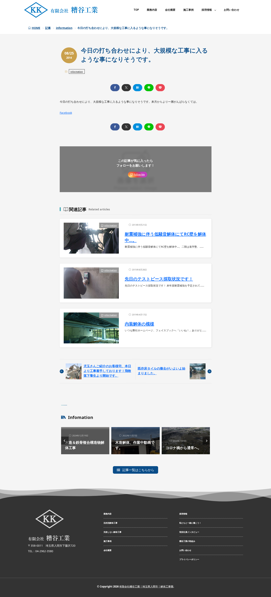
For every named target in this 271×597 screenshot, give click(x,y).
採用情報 (207, 9)
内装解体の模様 (139, 324)
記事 (48, 28)
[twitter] (126, 87)
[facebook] (115, 87)
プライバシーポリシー (189, 559)
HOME (36, 28)
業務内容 (152, 9)
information (64, 28)
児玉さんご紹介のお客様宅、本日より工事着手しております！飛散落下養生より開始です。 (107, 371)
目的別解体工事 (110, 522)
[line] (149, 87)
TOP (136, 9)
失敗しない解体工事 (112, 532)
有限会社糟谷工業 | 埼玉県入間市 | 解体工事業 (146, 586)
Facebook (66, 113)
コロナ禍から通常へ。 (183, 447)
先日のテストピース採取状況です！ (159, 279)
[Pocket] (160, 87)
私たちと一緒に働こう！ (190, 522)
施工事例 (188, 9)
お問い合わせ (231, 9)
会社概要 (170, 9)
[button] (65, 441)
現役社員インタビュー (189, 532)
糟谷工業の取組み (187, 541)
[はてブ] (137, 87)
